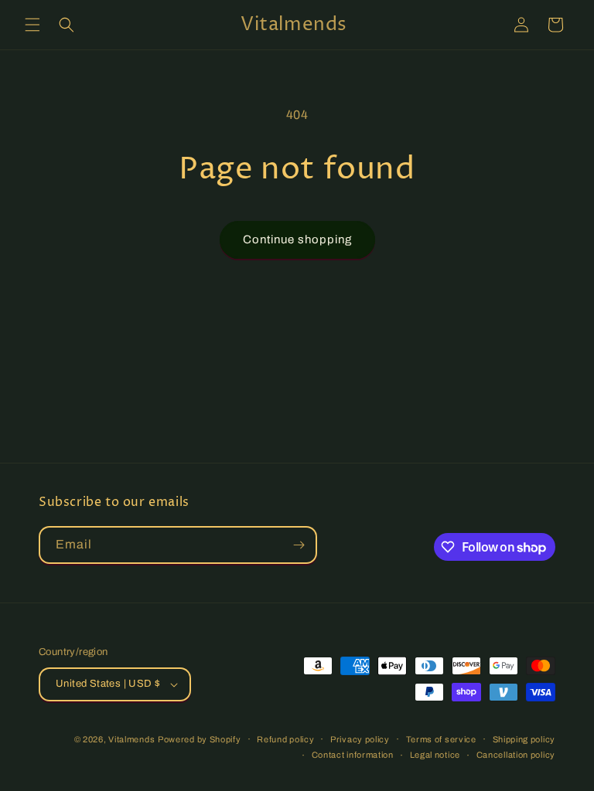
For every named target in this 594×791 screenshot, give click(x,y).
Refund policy (285, 739)
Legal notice (435, 754)
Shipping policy (524, 739)
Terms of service (441, 739)
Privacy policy (360, 739)
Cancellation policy (515, 754)
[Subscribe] (299, 545)
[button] (32, 25)
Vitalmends (131, 739)
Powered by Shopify (199, 739)
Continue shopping (297, 239)
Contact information (353, 754)
